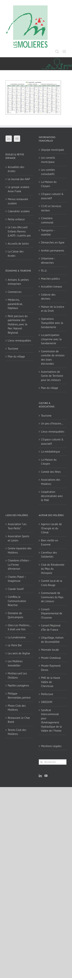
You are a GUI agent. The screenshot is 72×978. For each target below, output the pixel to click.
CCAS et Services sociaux (51, 208)
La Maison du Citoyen (48, 184)
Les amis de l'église (19, 653)
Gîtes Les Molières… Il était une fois (19, 627)
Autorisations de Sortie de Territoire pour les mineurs (52, 376)
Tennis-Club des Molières (17, 732)
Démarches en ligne (52, 242)
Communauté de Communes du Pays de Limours (52, 597)
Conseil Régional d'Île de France (50, 627)
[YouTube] (17, 138)
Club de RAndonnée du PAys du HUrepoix (52, 569)
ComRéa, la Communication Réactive (17, 601)
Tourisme (13, 348)
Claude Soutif (16, 589)
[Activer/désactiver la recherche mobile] (57, 51)
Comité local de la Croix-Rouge (51, 583)
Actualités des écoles (16, 169)
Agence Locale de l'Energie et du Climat (51, 528)
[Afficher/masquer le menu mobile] (64, 51)
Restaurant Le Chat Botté (19, 720)
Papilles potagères (18, 685)
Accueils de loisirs (18, 243)
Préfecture (47, 694)
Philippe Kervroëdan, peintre (19, 695)
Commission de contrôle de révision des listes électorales (52, 358)
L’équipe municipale (52, 149)
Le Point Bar (15, 645)
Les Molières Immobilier (15, 663)
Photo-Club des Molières (17, 708)
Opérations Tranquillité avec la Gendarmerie (52, 323)
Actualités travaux (51, 286)
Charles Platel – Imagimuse (17, 579)
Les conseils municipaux (48, 160)
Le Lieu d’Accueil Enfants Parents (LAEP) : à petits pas (19, 231)
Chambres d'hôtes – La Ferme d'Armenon (19, 564)
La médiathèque (50, 451)
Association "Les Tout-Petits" (17, 526)
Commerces (14, 292)
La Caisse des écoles (15, 253)
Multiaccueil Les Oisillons (17, 675)
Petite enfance (16, 219)
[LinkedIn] (9, 138)
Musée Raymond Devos (50, 668)
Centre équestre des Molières (19, 550)
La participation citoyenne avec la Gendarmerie (51, 339)
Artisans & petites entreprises (18, 282)
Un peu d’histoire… (52, 423)
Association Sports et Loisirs (18, 538)
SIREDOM (46, 702)
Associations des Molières (50, 482)
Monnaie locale (50, 649)
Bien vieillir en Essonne (49, 542)
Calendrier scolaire (19, 211)
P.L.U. (44, 270)
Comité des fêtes (51, 471)
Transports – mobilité (48, 232)
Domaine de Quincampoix (15, 615)
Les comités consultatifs (48, 172)
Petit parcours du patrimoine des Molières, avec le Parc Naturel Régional (18, 324)
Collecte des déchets (48, 297)
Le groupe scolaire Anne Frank (18, 189)
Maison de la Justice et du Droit (52, 309)
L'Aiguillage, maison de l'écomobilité (52, 639)
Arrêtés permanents (52, 250)
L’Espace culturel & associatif (52, 196)
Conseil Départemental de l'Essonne (51, 613)
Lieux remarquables (19, 340)
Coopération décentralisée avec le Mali (52, 496)
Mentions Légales (51, 746)
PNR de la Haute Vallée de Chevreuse (50, 682)
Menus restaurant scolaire (18, 201)
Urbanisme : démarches (48, 260)
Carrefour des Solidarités (49, 554)
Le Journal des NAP (19, 179)
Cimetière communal (47, 220)
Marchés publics (50, 278)
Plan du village (16, 356)
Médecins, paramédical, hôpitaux (15, 304)
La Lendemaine (17, 637)
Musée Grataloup (51, 657)
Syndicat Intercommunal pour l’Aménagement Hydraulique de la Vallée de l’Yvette (51, 720)
